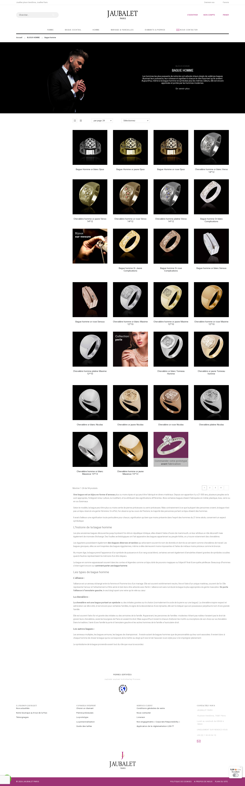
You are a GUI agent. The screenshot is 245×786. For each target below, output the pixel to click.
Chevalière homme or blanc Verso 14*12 (211, 170)
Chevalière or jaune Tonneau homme (211, 372)
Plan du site (221, 781)
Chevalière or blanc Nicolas (90, 424)
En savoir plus (183, 88)
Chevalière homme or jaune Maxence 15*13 (130, 472)
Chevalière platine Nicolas (211, 424)
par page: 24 (99, 120)
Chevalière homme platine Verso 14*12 (171, 220)
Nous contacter (144, 713)
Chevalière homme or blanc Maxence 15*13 (90, 472)
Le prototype (82, 717)
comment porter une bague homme (111, 566)
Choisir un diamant (85, 708)
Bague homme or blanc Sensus (211, 268)
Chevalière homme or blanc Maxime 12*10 (130, 323)
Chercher (55, 15)
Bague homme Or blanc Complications (211, 220)
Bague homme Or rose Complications (171, 269)
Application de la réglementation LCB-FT (155, 726)
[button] (75, 120)
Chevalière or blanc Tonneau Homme (171, 372)
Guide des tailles (84, 726)
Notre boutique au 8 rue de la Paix (31, 713)
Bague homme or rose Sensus (90, 321)
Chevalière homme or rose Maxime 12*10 (211, 323)
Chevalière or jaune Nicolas (130, 424)
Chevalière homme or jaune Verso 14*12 (90, 220)
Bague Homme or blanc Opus (90, 169)
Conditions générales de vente (151, 708)
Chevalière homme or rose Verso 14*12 (130, 220)
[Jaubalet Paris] (122, 15)
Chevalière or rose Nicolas (171, 424)
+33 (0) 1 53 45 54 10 (206, 735)
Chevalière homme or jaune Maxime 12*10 (171, 323)
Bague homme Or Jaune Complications (130, 269)
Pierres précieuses (84, 713)
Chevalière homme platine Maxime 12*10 (90, 372)
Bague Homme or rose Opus (171, 169)
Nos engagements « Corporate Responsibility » (158, 722)
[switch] (235, 775)
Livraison (141, 717)
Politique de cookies (181, 781)
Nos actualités (22, 708)
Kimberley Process (131, 679)
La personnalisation (85, 722)
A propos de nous (203, 781)
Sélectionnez (129, 120)
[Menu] (240, 768)
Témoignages (22, 717)
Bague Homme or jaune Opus (130, 169)
